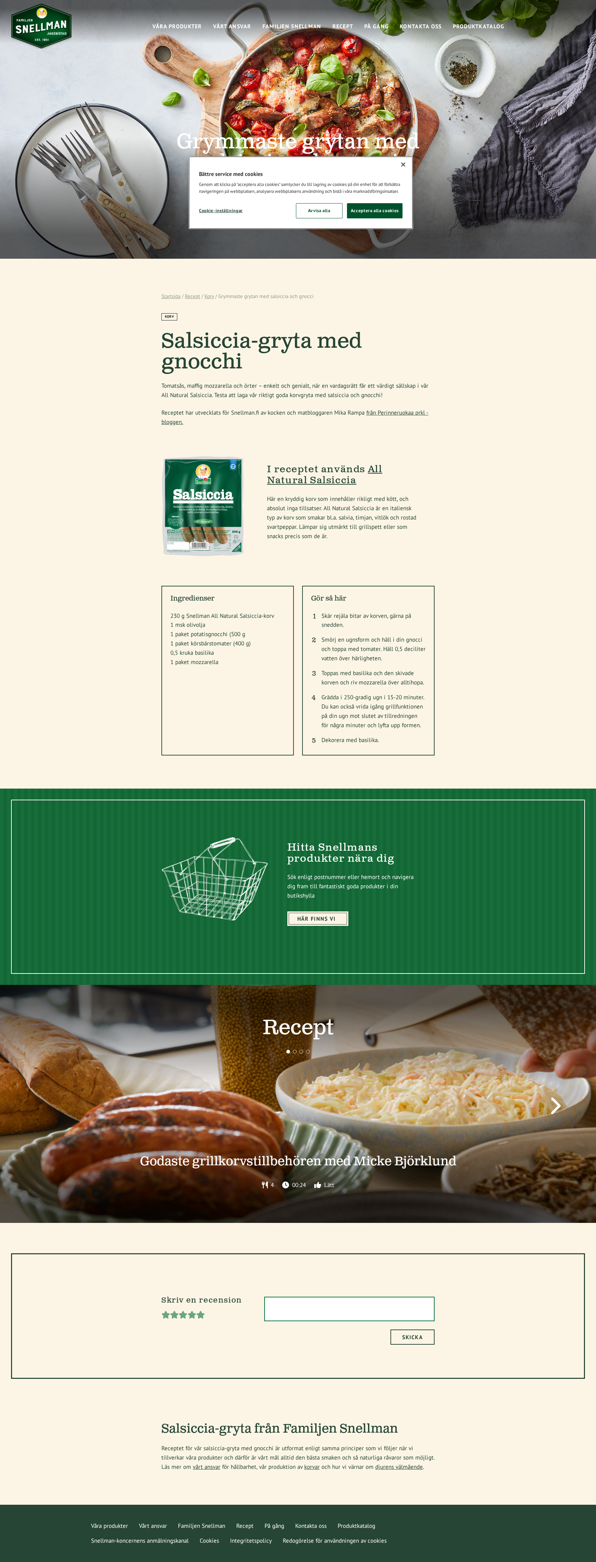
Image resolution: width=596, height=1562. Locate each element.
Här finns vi (316, 918)
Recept (192, 296)
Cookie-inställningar (221, 211)
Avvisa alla (319, 211)
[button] (288, 1052)
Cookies (209, 1540)
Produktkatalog (356, 1526)
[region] (301, 192)
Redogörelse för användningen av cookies (335, 1540)
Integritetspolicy (251, 1540)
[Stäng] (403, 164)
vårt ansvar (206, 1467)
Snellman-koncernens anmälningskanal (140, 1540)
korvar (312, 1467)
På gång (274, 1526)
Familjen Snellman (201, 1526)
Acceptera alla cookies (375, 211)
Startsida (170, 296)
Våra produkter (109, 1526)
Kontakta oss (311, 1526)
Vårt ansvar (153, 1526)
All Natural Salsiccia (324, 475)
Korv (209, 296)
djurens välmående (399, 1467)
